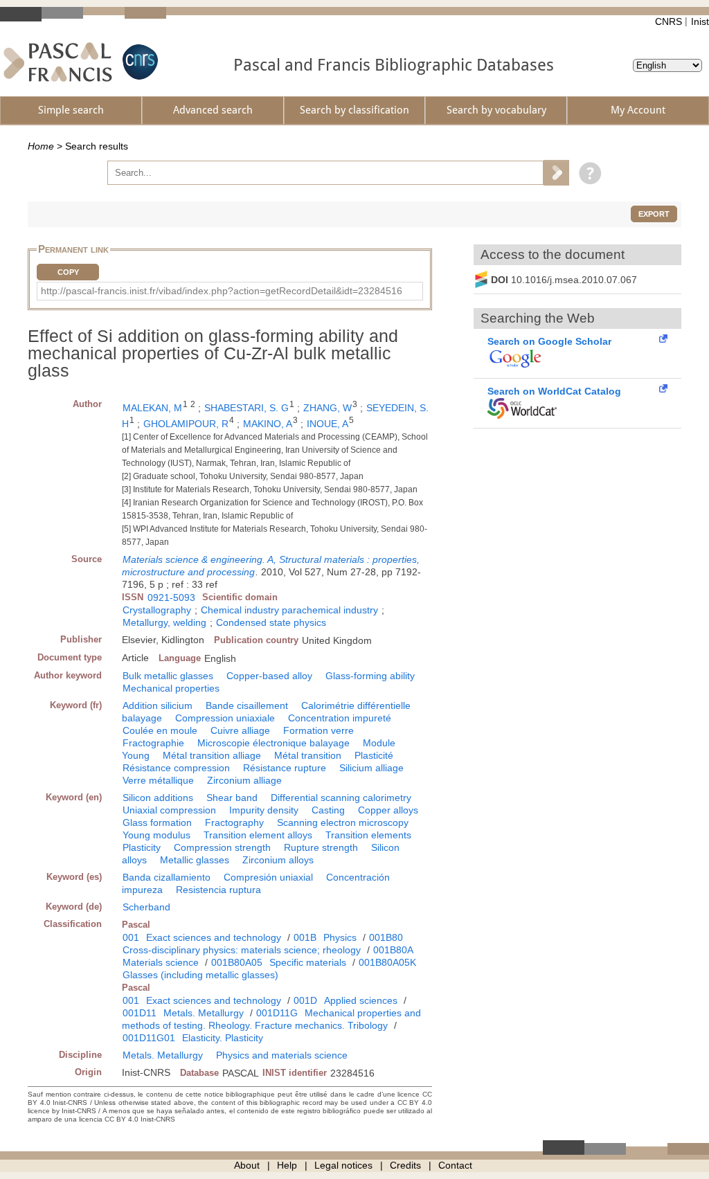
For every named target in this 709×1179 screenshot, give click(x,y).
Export (654, 214)
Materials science (161, 962)
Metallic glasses (194, 859)
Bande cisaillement (247, 705)
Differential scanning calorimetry (341, 797)
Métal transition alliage (212, 755)
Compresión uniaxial (268, 877)
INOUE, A (327, 423)
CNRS (668, 21)
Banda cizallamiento (166, 877)
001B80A (393, 949)
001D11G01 (149, 1037)
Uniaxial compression (169, 810)
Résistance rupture (284, 767)
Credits (405, 1165)
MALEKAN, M (152, 407)
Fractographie (153, 742)
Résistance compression (176, 767)
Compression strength (222, 847)
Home (41, 146)
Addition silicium (157, 705)
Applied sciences (360, 1000)
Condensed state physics (271, 622)
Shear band (232, 797)
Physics (340, 937)
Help (287, 1165)
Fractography (234, 822)
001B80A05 (236, 962)
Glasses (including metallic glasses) (200, 974)
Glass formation (157, 822)
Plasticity (142, 847)
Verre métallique (158, 780)
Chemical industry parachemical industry (289, 609)
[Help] (587, 172)
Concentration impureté (339, 717)
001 (131, 937)
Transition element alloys (258, 834)
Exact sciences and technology (213, 937)
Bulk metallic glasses (168, 675)
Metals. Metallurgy (203, 1012)
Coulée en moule (160, 730)
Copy (68, 272)
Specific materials (307, 962)
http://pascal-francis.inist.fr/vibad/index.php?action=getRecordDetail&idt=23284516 (221, 290)
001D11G (277, 1012)
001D (305, 1000)
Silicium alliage (371, 767)
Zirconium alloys (278, 859)
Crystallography (157, 609)
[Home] (58, 62)
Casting (328, 810)
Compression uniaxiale (225, 717)
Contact (455, 1165)
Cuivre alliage (240, 730)
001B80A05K (387, 962)
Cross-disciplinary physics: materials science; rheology (242, 949)
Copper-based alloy (269, 675)
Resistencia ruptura (218, 889)
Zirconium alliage (244, 780)
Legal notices (343, 1165)
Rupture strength (321, 847)
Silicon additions (158, 797)
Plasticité (373, 755)
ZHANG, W (327, 407)
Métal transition (307, 755)
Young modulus (156, 834)
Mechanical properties (171, 688)
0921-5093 (171, 597)
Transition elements (368, 834)
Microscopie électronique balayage (273, 742)
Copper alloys (388, 810)
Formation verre (318, 730)
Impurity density (263, 810)
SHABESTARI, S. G (246, 407)
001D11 (139, 1012)
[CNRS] (138, 62)
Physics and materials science (282, 1055)
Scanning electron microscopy (343, 822)
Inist (700, 21)
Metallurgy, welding (164, 622)
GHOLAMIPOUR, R (185, 423)
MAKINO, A (267, 423)
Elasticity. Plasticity (222, 1037)
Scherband (146, 906)
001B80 (386, 937)
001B (305, 937)
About (247, 1165)
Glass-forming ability (370, 675)
